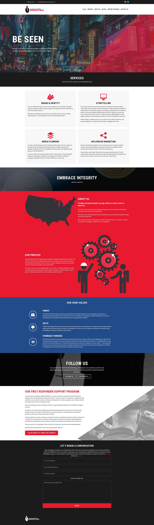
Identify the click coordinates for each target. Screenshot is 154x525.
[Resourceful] (80, 70)
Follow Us (69, 376)
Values (104, 9)
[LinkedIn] (128, 2)
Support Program (113, 9)
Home (84, 9)
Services (90, 9)
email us (57, 424)
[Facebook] (125, 2)
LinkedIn (80, 456)
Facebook (108, 454)
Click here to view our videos (41, 433)
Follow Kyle (84, 376)
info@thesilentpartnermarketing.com (46, 2)
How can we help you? (77, 478)
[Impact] (74, 70)
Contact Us (124, 9)
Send (77, 506)
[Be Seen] (77, 70)
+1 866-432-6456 (30, 2)
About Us (97, 9)
